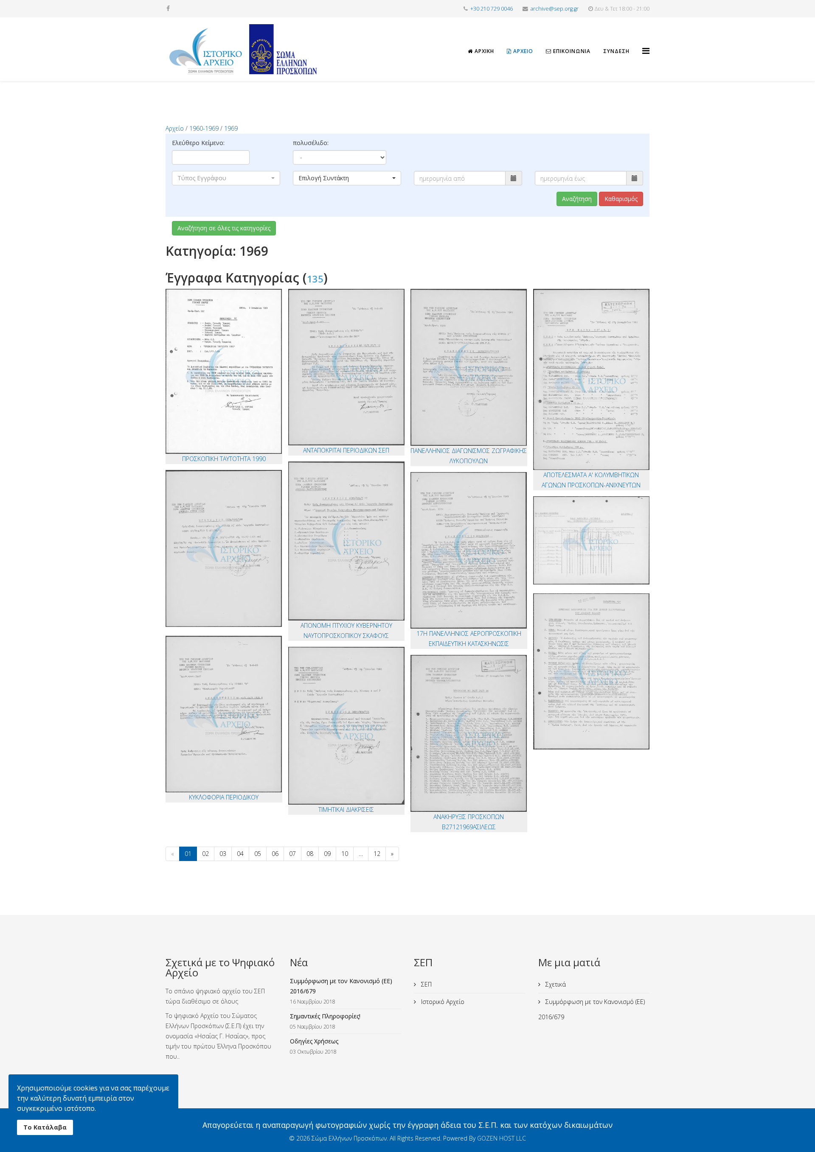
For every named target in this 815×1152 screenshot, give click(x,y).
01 (188, 854)
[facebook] (168, 8)
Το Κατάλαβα (45, 1127)
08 (309, 854)
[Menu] (645, 43)
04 (240, 854)
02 (205, 854)
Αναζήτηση (577, 199)
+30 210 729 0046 (491, 8)
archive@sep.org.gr (555, 8)
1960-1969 (204, 128)
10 (344, 854)
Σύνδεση (616, 51)
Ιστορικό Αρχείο (441, 1002)
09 (327, 854)
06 (275, 854)
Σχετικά (555, 984)
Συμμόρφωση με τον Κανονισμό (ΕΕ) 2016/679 (591, 1009)
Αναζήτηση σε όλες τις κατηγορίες (223, 228)
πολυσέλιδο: (311, 143)
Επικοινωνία (570, 51)
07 (292, 854)
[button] (226, 178)
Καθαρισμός (621, 199)
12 (377, 854)
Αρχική (483, 51)
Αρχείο (522, 51)
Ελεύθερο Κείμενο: (198, 143)
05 (257, 854)
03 (222, 854)
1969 (231, 128)
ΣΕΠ (425, 984)
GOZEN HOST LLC (501, 1138)
